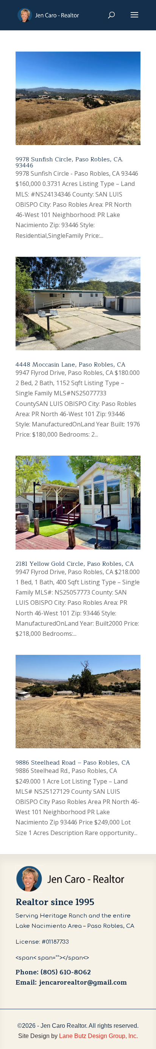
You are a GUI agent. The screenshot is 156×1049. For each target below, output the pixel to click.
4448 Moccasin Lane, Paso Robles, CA (70, 365)
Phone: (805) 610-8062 (53, 972)
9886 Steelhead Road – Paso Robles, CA (73, 763)
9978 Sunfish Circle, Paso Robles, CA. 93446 (69, 162)
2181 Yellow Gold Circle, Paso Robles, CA (75, 564)
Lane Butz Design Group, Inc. (98, 1036)
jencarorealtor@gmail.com (83, 982)
